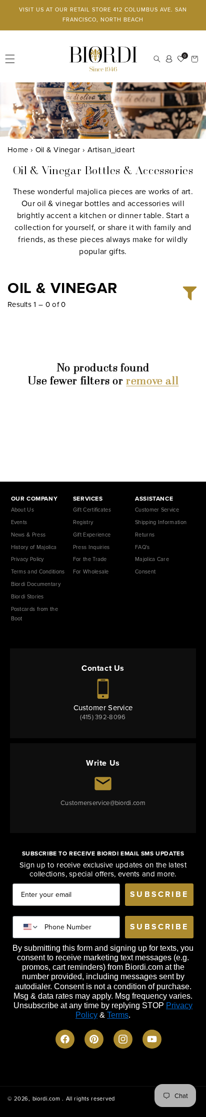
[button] (10, 59)
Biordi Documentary (35, 584)
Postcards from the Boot (34, 614)
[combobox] (29, 927)
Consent (145, 571)
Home (18, 149)
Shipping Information (160, 522)
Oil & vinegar (58, 149)
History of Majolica (34, 547)
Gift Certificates (92, 510)
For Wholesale (91, 571)
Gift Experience (92, 535)
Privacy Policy (27, 559)
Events (19, 522)
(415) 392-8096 (103, 717)
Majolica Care (152, 559)
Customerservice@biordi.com (103, 803)
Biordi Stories (27, 596)
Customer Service (157, 510)
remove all (152, 380)
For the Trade (90, 559)
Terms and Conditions (38, 571)
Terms (117, 1015)
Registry (83, 522)
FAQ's (142, 547)
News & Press (28, 535)
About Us (22, 510)
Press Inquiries (91, 547)
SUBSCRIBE (159, 894)
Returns (144, 535)
